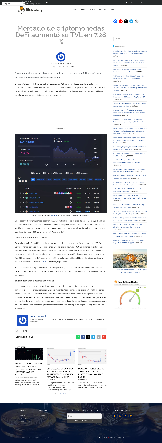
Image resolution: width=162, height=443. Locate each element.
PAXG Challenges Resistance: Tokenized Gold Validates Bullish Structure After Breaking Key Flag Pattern (130, 130)
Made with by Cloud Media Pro (112, 438)
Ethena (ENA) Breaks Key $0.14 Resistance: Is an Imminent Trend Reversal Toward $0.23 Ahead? (129, 62)
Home (75, 9)
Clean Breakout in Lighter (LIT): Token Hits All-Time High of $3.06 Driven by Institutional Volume (130, 87)
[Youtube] (141, 2)
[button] (47, 2)
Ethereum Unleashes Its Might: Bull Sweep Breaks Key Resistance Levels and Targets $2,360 (129, 140)
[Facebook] (20, 331)
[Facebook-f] (126, 2)
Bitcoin (92, 9)
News (83, 9)
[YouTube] (121, 21)
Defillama (54, 215)
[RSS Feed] (137, 21)
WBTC (45, 261)
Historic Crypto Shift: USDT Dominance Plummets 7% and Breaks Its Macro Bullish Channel (129, 112)
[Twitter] (23, 331)
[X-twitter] (131, 2)
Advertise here (60, 128)
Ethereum (102, 9)
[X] (126, 21)
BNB (112, 9)
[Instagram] (136, 2)
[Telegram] (26, 331)
